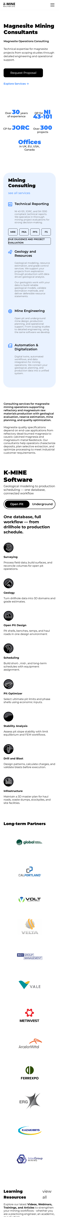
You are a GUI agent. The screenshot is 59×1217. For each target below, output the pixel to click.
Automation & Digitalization (26, 347)
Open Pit (16, 504)
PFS (35, 231)
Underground (42, 504)
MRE (13, 231)
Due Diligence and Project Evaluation (26, 241)
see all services (19, 193)
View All (46, 1194)
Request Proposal (23, 73)
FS (46, 231)
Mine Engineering (30, 311)
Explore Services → (16, 83)
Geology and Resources (25, 254)
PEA (24, 231)
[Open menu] (52, 5)
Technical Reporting (32, 204)
